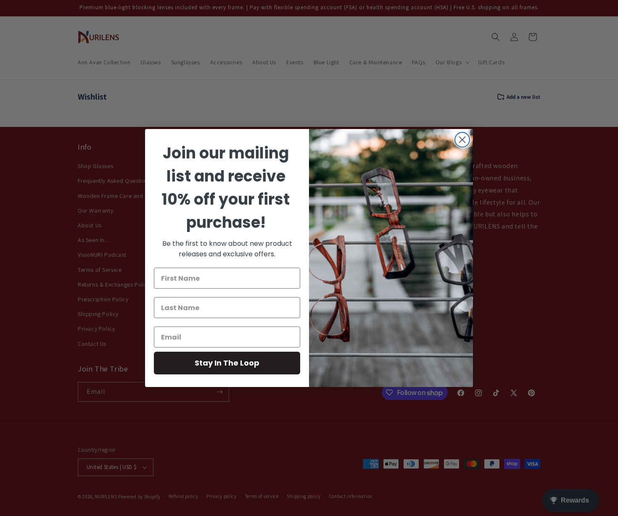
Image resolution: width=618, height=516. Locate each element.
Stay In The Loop (227, 363)
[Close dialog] (462, 139)
